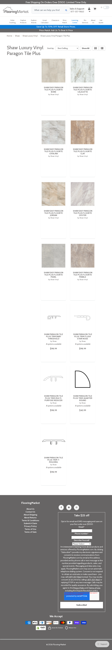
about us (93, 21)
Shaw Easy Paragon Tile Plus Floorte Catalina (53, 151)
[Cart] (95, 8)
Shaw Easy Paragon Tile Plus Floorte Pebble (82, 274)
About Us (30, 509)
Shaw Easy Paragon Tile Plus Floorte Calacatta (82, 89)
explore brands (33, 21)
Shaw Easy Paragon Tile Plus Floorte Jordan (53, 213)
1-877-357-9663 (74, 577)
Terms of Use (30, 529)
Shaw (17, 36)
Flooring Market (59, 644)
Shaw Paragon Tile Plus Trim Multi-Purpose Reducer (53, 398)
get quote (101, 21)
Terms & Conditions (30, 520)
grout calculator (44, 21)
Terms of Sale (30, 532)
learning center (75, 21)
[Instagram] (76, 507)
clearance (55, 20)
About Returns (30, 517)
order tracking (12, 21)
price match (64, 21)
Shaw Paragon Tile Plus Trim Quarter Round (82, 398)
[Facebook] (61, 507)
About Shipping (30, 514)
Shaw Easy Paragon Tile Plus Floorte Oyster (82, 213)
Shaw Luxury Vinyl (30, 36)
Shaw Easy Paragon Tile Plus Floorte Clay (82, 151)
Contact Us (30, 512)
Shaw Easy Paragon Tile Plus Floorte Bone (53, 89)
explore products (23, 21)
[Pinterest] (69, 507)
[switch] (105, 7)
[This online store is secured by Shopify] (41, 627)
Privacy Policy (30, 526)
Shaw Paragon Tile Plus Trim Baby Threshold (53, 336)
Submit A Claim (30, 523)
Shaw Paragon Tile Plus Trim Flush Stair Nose (82, 336)
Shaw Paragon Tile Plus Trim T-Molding (53, 459)
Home (9, 36)
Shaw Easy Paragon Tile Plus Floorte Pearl (53, 274)
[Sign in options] (89, 10)
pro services (85, 21)
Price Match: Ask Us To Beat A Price (56, 30)
